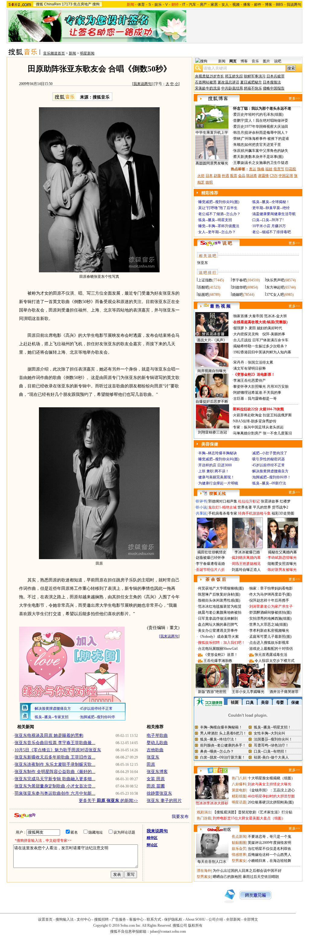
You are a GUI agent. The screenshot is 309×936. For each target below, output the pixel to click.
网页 (233, 61)
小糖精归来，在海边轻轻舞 (269, 861)
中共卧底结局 (232, 88)
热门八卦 (239, 778)
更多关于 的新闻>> (108, 800)
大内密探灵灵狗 (246, 334)
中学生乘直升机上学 (212, 132)
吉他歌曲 (155, 750)
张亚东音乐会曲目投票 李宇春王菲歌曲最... (54, 742)
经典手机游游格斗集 (254, 513)
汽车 (192, 4)
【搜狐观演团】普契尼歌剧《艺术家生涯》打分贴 (252, 812)
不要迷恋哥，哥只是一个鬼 (269, 836)
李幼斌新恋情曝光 (282, 558)
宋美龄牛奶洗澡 (207, 88)
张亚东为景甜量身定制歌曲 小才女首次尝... (54, 786)
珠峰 (260, 169)
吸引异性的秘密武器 (268, 459)
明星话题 (239, 802)
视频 (236, 4)
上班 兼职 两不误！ (213, 471)
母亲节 (278, 169)
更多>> (294, 98)
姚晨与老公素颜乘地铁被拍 (219, 612)
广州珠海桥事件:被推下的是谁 (265, 138)
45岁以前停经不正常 (268, 465)
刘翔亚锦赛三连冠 (212, 432)
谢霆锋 (263, 176)
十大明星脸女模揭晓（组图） (271, 778)
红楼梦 (285, 501)
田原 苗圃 (156, 786)
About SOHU (195, 919)
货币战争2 (280, 507)
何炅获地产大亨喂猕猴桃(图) (221, 588)
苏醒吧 (203, 287)
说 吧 (227, 243)
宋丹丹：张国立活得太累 (253, 362)
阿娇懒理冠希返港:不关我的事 (257, 392)
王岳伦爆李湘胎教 (217, 661)
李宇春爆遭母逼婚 (210, 564)
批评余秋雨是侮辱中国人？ (266, 132)
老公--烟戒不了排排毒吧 (271, 232)
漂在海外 (204, 871)
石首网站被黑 (206, 82)
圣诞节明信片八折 (210, 570)
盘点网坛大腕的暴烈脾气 (218, 624)
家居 (214, 4)
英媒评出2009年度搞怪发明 (269, 843)
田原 (151, 764)
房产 (203, 4)
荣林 (237, 138)
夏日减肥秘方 (251, 82)
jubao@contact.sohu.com (168, 931)
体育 (141, 4)
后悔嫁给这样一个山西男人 (269, 855)
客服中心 (136, 919)
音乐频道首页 (54, 53)
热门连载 (204, 818)
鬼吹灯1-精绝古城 (222, 507)
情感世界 (239, 855)
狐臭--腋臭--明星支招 (215, 220)
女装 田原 (156, 779)
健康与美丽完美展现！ (216, 477)
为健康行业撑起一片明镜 (218, 483)
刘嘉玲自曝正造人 (246, 570)
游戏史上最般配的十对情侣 (271, 648)
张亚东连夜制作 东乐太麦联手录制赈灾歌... (54, 764)
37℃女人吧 (275, 295)
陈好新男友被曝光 (282, 570)
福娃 (268, 169)
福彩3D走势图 (283, 513)
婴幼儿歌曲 (157, 742)
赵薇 (217, 176)
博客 (268, 4)
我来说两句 (142, 84)
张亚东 (153, 757)
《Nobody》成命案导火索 (218, 636)
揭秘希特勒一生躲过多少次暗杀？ (260, 346)
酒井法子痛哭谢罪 (283, 692)
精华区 (152, 838)
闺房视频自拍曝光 (211, 371)
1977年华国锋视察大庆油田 (266, 126)
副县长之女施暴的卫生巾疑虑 (264, 163)
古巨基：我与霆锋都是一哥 (255, 398)
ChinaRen (52, 4)
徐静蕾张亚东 (159, 793)
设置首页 (45, 919)
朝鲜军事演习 (255, 76)
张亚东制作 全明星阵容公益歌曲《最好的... (54, 771)
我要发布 (180, 816)
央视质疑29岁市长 (209, 76)
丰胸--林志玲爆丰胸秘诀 (217, 453)
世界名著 (244, 507)
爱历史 (238, 114)
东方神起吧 (275, 287)
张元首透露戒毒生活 (271, 655)
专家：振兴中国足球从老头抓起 (258, 427)
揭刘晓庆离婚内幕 (246, 558)
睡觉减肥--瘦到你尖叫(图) (218, 202)
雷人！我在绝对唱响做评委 (266, 120)
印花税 (290, 169)
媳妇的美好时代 (269, 328)
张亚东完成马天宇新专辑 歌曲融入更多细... (54, 779)
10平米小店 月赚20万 (269, 226)
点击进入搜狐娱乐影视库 (269, 642)
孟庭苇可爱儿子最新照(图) (270, 636)
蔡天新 (238, 157)
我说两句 (294, 4)
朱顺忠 (238, 144)
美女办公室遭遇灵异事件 (218, 630)
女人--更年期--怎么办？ (217, 232)
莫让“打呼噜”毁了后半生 (217, 208)
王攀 (237, 163)
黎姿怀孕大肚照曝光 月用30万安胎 (260, 386)
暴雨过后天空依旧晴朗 (261, 877)
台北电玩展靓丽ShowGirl (217, 648)
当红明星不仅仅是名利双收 (269, 849)
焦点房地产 (82, 4)
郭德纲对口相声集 (222, 501)
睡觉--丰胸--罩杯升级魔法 (218, 226)
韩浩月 (238, 132)
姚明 (209, 182)
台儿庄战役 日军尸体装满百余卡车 (260, 340)
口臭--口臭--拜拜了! (268, 220)
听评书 (201, 501)
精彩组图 (239, 796)
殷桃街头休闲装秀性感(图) (219, 600)
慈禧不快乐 (253, 88)
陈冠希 (251, 176)
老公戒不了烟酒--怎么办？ (219, 214)
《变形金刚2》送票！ (220, 655)
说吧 (277, 61)
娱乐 (158, 4)
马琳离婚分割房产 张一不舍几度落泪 (262, 433)
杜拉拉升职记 (249, 501)
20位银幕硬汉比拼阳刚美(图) (271, 802)
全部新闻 (233, 919)
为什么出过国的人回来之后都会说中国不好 (247, 871)
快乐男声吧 (275, 280)
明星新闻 (87, 53)
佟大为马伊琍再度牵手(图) (270, 594)
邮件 (257, 4)
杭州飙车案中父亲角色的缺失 (264, 151)
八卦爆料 (239, 784)
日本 (209, 176)
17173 (67, 4)
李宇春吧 (239, 280)
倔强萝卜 (240, 328)
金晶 (241, 176)
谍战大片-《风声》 (212, 340)
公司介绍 (216, 919)
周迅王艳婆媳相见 (246, 564)
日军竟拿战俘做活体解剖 (218, 618)
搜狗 (96, 4)
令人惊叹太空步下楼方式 (275, 661)
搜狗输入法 (65, 919)
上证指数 (205, 280)
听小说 (201, 507)
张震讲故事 (270, 501)
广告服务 (119, 919)
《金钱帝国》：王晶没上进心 (271, 790)
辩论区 (152, 845)
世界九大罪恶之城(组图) (268, 624)
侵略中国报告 (274, 88)
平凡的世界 (262, 507)
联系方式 (154, 919)
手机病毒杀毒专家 (222, 513)
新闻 (72, 53)
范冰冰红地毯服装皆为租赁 (219, 606)
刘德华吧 (239, 287)
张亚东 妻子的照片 (164, 800)
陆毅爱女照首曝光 (282, 564)
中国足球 (286, 176)
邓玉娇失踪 (234, 76)
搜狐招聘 (101, 919)
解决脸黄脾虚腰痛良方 (270, 471)
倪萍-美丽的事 (273, 334)
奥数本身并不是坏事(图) (264, 157)
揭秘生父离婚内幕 (282, 552)
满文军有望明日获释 (249, 368)
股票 (233, 176)
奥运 (252, 169)
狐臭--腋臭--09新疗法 (269, 483)
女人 (225, 4)
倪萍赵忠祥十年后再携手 (269, 600)
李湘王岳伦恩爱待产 (249, 380)
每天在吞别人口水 (211, 861)
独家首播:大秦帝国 (248, 316)
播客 (246, 4)
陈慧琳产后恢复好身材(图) (219, 594)
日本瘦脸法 (272, 82)
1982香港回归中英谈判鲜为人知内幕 (262, 352)
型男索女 (239, 861)
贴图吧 (203, 295)
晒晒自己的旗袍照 (227, 877)
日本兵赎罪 (275, 76)
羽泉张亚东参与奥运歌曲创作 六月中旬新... (54, 793)
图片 (266, 61)
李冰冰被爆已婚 (247, 552)
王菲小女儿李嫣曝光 (248, 692)
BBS (279, 4)
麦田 (252, 328)
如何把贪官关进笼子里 (263, 144)
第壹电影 (239, 790)
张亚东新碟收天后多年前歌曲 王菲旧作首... (54, 757)
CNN (274, 176)
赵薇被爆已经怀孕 (210, 558)
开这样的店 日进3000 (215, 465)
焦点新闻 (239, 836)
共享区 (201, 513)
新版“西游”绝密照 (212, 692)
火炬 (201, 176)
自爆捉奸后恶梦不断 (212, 401)
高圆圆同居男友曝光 (212, 163)
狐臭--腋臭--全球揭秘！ (271, 202)
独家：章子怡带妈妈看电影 (271, 588)
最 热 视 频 (220, 306)
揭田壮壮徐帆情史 (211, 552)
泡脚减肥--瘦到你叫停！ (271, 477)
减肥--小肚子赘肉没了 (269, 453)
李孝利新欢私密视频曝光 (269, 630)
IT (183, 4)
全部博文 (251, 919)
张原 (237, 151)
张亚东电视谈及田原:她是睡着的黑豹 (48, 735)
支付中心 (84, 919)
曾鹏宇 (238, 120)
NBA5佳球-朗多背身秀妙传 (254, 421)
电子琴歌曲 (157, 735)
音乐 (255, 61)
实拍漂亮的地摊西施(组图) (270, 618)
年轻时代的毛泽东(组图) (264, 114)
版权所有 (195, 925)
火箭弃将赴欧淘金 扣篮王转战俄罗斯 (262, 415)
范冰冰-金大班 (275, 316)
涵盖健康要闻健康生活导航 (274, 214)
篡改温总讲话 (228, 82)
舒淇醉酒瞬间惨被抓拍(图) (270, 612)
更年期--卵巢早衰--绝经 (271, 208)
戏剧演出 (204, 812)
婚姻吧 (237, 295)
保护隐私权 (173, 919)
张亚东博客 (157, 771)
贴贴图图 (239, 843)
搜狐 (39, 4)
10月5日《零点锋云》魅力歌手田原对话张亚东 (57, 750)
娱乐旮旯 (239, 849)
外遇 (225, 176)
